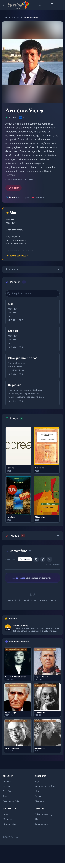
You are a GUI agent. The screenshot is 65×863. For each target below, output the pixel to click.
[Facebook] (36, 559)
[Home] (4, 5)
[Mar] (32, 311)
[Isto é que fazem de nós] (32, 365)
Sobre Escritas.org (43, 814)
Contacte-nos (41, 824)
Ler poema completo (17, 255)
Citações (7, 791)
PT (46, 5)
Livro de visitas (9, 824)
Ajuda (37, 819)
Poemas (7, 781)
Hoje (37, 781)
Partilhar (26, 559)
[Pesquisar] (40, 5)
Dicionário (39, 801)
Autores (15, 17)
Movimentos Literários (45, 786)
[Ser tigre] (32, 338)
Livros (38, 791)
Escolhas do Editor (11, 801)
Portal (5, 814)
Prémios (38, 796)
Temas (6, 796)
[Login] (52, 5)
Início (4, 17)
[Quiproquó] (32, 392)
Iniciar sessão (18, 578)
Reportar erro (54, 564)
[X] (49, 559)
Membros (7, 819)
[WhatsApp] (43, 559)
